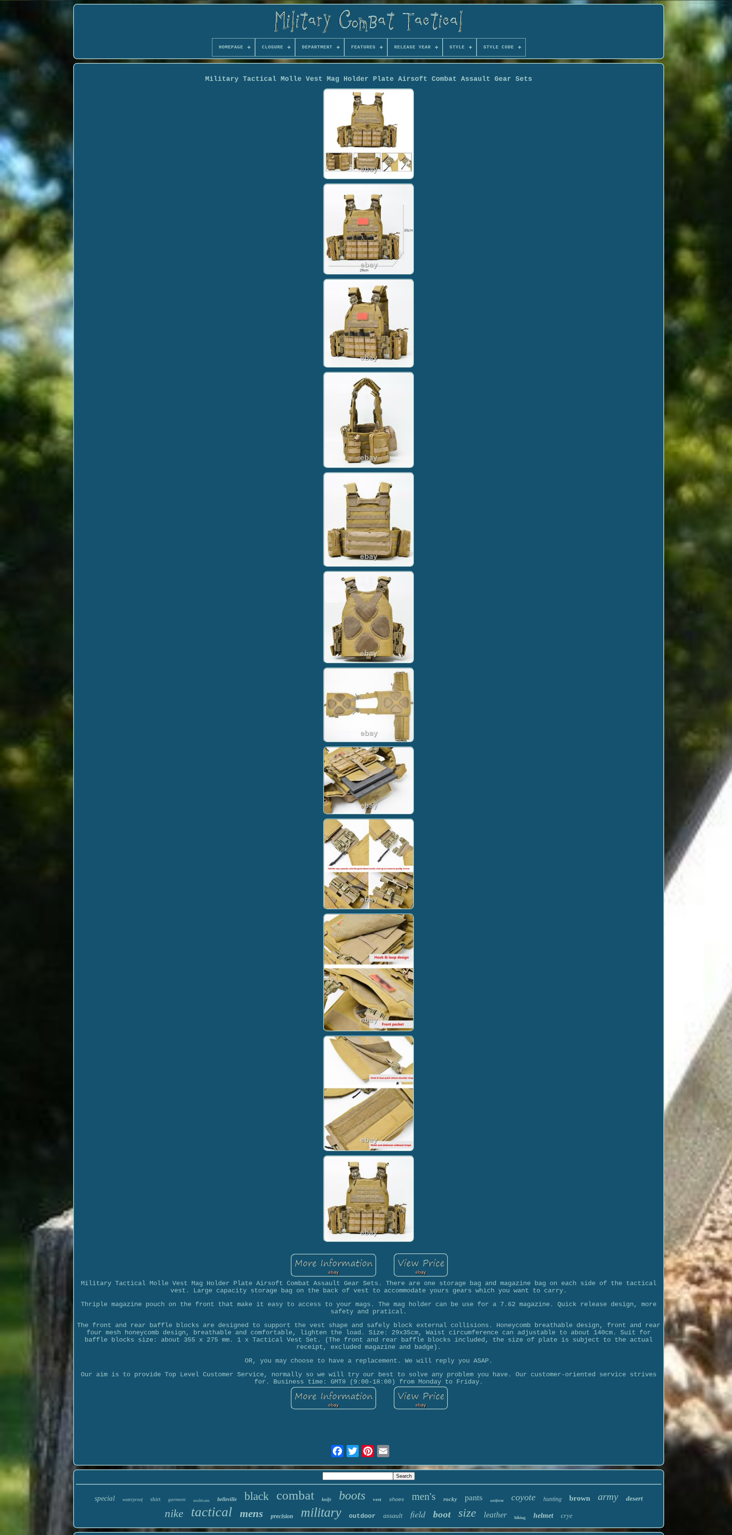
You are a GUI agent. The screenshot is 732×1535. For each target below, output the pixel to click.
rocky (450, 1499)
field (417, 1514)
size (467, 1512)
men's (424, 1496)
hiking (520, 1517)
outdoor (362, 1516)
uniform (497, 1500)
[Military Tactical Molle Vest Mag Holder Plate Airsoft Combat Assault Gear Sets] (368, 134)
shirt (155, 1499)
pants (474, 1497)
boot (442, 1514)
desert (634, 1498)
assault (393, 1515)
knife (326, 1499)
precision (282, 1516)
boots (352, 1495)
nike (174, 1513)
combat (295, 1495)
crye (567, 1515)
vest (377, 1499)
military (321, 1512)
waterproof (132, 1499)
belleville (227, 1499)
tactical (211, 1511)
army (608, 1496)
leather (495, 1514)
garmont (177, 1499)
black (256, 1496)
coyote (523, 1497)
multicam (201, 1500)
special (105, 1498)
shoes (396, 1499)
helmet (543, 1515)
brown (579, 1498)
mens (251, 1513)
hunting (552, 1499)
